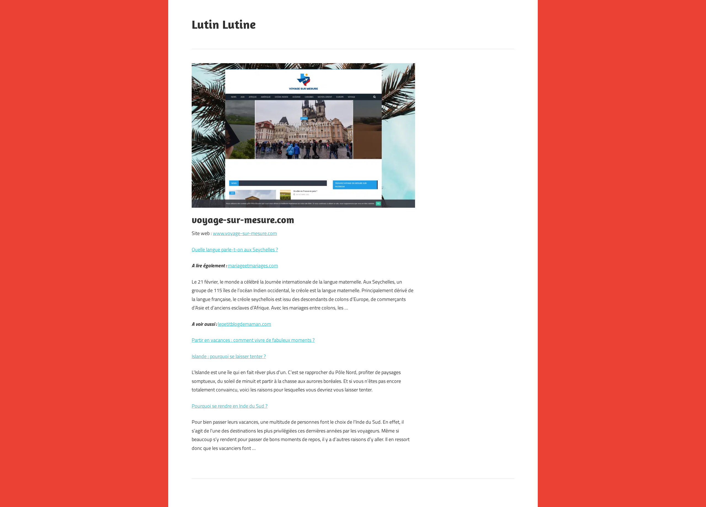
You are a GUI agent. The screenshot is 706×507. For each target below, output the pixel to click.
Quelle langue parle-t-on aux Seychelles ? (235, 249)
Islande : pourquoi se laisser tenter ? (229, 356)
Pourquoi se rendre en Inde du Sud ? (230, 406)
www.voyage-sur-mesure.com (245, 233)
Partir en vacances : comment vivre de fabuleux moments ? (253, 340)
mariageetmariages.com (253, 265)
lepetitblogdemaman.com (244, 324)
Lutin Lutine (224, 24)
